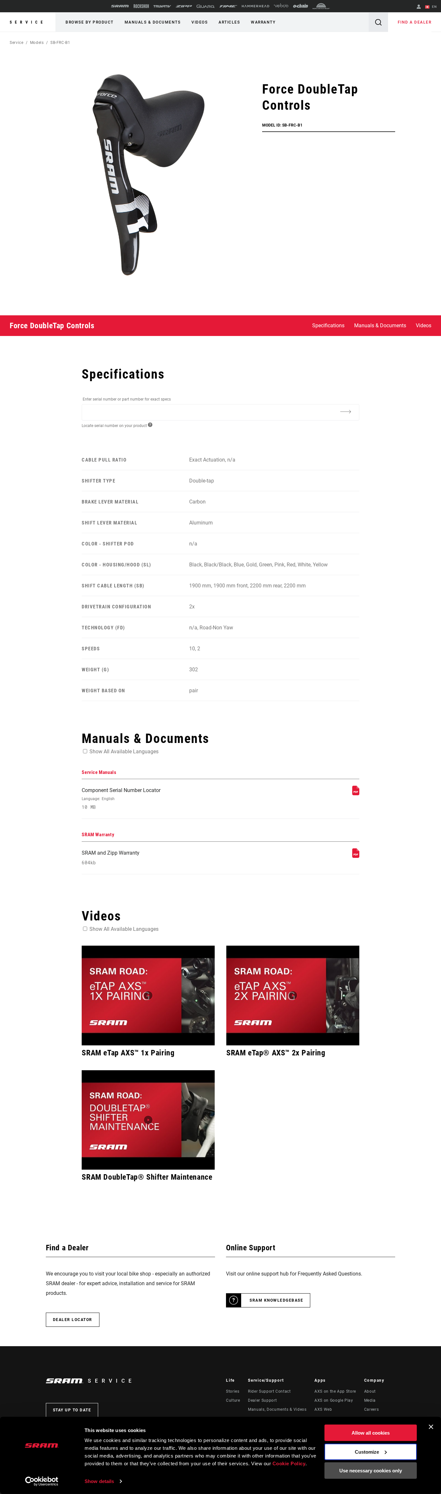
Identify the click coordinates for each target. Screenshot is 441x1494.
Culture (233, 1400)
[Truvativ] (162, 6)
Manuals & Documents (153, 22)
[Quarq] (206, 6)
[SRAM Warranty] (355, 856)
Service (28, 22)
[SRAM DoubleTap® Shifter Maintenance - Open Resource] (148, 1120)
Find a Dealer (415, 22)
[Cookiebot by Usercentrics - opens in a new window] (42, 1481)
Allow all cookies (371, 1433)
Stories (232, 1391)
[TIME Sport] (228, 6)
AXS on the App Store (335, 1391)
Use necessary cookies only (370, 1470)
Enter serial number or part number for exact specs (127, 399)
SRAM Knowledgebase (276, 1300)
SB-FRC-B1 (60, 42)
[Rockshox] (141, 6)
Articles (229, 22)
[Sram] (120, 6)
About (370, 1391)
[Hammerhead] (255, 6)
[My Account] (418, 7)
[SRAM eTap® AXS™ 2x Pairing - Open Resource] (292, 995)
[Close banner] (431, 1427)
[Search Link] (378, 22)
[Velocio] (281, 6)
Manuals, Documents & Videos (277, 1409)
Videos (199, 22)
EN (434, 6)
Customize (367, 1451)
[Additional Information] (346, 412)
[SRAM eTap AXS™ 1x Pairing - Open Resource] (148, 995)
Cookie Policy (289, 1463)
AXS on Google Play (333, 1400)
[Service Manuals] (355, 793)
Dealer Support (262, 1400)
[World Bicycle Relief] (321, 6)
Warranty (263, 22)
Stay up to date (72, 1410)
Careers (371, 1409)
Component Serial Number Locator (121, 798)
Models (37, 42)
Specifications (328, 325)
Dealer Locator (72, 1319)
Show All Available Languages (124, 751)
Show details (99, 1481)
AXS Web (323, 1409)
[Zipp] (184, 6)
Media (370, 1400)
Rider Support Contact (269, 1391)
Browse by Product (90, 22)
